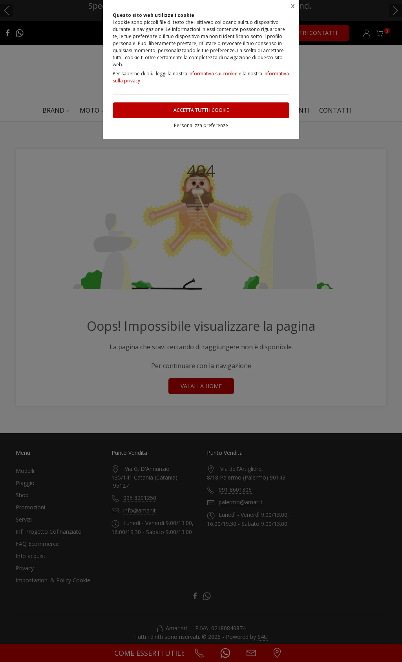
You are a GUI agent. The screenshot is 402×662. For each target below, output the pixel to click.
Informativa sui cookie (213, 73)
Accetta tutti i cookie (201, 110)
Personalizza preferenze (201, 125)
